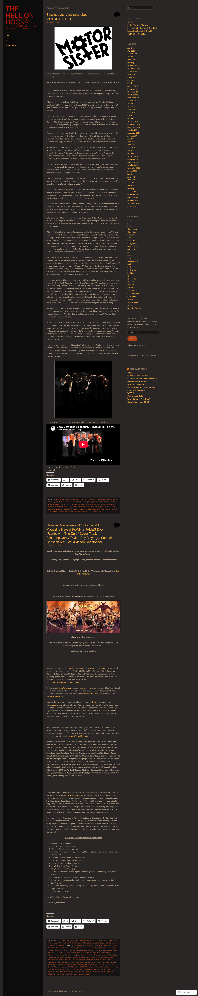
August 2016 (132, 71)
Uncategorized (133, 293)
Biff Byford (104, 945)
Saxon (108, 969)
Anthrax (78, 504)
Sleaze (90, 502)
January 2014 (132, 156)
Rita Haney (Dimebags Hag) (80, 964)
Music (66, 502)
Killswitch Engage (107, 957)
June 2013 (131, 177)
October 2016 (132, 65)
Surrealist (96, 502)
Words (50, 504)
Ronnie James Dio (64, 967)
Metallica (99, 959)
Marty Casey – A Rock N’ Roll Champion (142, 387)
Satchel (103, 969)
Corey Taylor (68, 950)
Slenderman (131, 282)
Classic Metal (74, 499)
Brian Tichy (94, 948)
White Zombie (96, 511)
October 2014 (132, 130)
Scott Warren (59, 971)
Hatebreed (51, 955)
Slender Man (132, 279)
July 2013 (131, 174)
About (8, 40)
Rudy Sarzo (96, 969)
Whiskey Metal (132, 302)
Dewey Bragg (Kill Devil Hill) (90, 950)
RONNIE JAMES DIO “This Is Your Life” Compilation (88, 967)
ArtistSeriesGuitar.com (93, 694)
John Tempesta (57, 509)
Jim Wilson (107, 506)
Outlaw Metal (62, 943)
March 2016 (131, 83)
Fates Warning (81, 506)
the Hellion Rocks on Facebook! (142, 355)
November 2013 (133, 162)
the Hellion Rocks (20, 15)
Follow (132, 339)
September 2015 (133, 98)
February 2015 (132, 118)
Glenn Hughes (75, 952)
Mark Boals (55, 959)
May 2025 (131, 51)
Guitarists (99, 499)
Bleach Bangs (105, 504)
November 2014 (133, 127)
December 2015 (133, 89)
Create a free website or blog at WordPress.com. (64, 991)
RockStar (84, 502)
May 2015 (131, 109)
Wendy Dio (86, 974)
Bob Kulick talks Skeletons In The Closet (142, 28)
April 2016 (131, 80)
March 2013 (131, 186)
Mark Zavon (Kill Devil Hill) (69, 959)
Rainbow (112, 962)
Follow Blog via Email (137, 318)
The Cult (67, 511)
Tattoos (102, 943)
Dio (102, 950)
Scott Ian (61, 511)
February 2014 (132, 153)
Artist (57, 499)
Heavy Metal (99, 506)
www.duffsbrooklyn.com (77, 736)
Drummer (92, 499)
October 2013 (132, 165)
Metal (61, 502)
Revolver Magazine (75, 668)
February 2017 (132, 63)
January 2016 (132, 86)
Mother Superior (72, 509)
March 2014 (131, 150)
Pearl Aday (87, 509)
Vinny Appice (78, 974)
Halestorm (100, 952)
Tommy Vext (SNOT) (66, 974)
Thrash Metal (104, 502)
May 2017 (131, 60)
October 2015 (132, 95)
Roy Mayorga (87, 969)
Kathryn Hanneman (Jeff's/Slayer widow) (86, 957)
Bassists (62, 499)
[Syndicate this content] (128, 369)
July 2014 (131, 139)
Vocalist (112, 502)
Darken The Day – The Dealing (138, 25)
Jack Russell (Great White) (86, 955)
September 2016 (133, 68)
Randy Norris (96, 509)
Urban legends (132, 296)
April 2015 (131, 112)
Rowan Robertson (76, 969)
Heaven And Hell (61, 955)
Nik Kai (90, 962)
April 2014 (131, 147)
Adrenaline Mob (80, 945)
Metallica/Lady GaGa (135, 396)
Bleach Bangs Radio (83, 948)
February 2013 (132, 189)
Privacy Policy (11, 45)
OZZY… (130, 22)
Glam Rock (66, 952)
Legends (55, 502)
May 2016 (131, 77)
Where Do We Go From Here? (138, 399)
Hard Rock (90, 506)
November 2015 (133, 92)
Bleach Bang (96, 504)
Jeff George (52, 957)
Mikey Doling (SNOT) (67, 962)
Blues (68, 499)
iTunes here (96, 702)
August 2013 (132, 171)
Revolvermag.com (55, 682)
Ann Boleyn (90, 945)
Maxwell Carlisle (84, 959)
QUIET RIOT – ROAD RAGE (137, 34)
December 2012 (133, 194)
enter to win (87, 688)
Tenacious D (85, 971)
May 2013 (131, 180)
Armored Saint (86, 504)
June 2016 (131, 74)
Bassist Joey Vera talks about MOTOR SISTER (67, 16)
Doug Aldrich (112, 950)
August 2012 (132, 206)
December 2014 (133, 124)
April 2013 (131, 183)
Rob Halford (94, 964)
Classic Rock (84, 499)
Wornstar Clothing (59, 504)
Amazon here (54, 705)
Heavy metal (107, 499)
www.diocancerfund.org (74, 795)
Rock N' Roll (76, 502)
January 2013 (132, 191)
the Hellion (75, 511)
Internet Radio (112, 940)
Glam (89, 940)
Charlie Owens (62, 506)
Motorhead (79, 962)
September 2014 (133, 133)
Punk (129, 264)
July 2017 (131, 57)
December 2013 (133, 159)
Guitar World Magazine (96, 668)
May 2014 (131, 145)
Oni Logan (97, 962)
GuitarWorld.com (72, 682)
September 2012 (133, 203)
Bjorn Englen (113, 945)
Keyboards (131, 249)
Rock (70, 502)
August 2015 (132, 101)
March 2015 (131, 115)
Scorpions (114, 969)
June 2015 (131, 106)
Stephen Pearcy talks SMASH (138, 402)
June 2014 (131, 142)
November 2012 (133, 197)
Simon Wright (68, 971)
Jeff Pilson (60, 957)
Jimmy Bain (68, 957)
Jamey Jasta (99, 955)
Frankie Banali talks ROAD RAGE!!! (140, 31)
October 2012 (132, 200)
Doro (105, 950)
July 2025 (131, 48)
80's (73, 504)
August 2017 (132, 54)
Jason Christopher (110, 955)
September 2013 (133, 168)
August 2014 (132, 136)
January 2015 (132, 121)
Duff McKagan (53, 952)
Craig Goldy (76, 950)
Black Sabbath (53, 948)
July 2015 (131, 103)
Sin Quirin (77, 971)
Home (8, 36)
